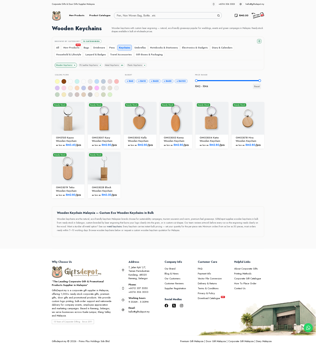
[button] (64, 81)
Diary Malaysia (264, 341)
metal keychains (114, 226)
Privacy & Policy (206, 293)
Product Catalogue (99, 15)
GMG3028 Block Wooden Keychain (102, 189)
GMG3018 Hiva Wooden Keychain (246, 139)
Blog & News (172, 273)
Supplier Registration (175, 288)
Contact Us (240, 288)
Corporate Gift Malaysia (241, 341)
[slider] (196, 80)
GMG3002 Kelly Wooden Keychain (138, 139)
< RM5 (130, 81)
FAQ (200, 268)
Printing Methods (242, 273)
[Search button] (218, 15)
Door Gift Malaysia (216, 341)
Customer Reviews (174, 283)
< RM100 (181, 81)
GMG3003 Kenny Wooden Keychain (174, 139)
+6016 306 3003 (227, 4)
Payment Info (204, 273)
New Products (76, 15)
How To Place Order (245, 283)
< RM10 (142, 81)
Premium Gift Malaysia (191, 341)
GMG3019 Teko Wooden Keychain (66, 189)
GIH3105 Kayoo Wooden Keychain (66, 139)
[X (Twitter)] (174, 305)
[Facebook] (166, 305)
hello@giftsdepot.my (255, 4)
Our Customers (172, 278)
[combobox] (164, 15)
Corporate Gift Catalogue (247, 278)
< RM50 (167, 81)
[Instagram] (181, 305)
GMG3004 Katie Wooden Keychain (210, 139)
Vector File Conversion (210, 278)
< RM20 (155, 81)
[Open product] (68, 118)
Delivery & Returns (207, 283)
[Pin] (259, 41)
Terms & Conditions (208, 288)
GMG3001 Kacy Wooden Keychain (102, 139)
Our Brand (170, 268)
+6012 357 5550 (138, 288)
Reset (257, 86)
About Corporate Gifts (246, 268)
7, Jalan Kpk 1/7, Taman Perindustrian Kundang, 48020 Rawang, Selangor (139, 273)
